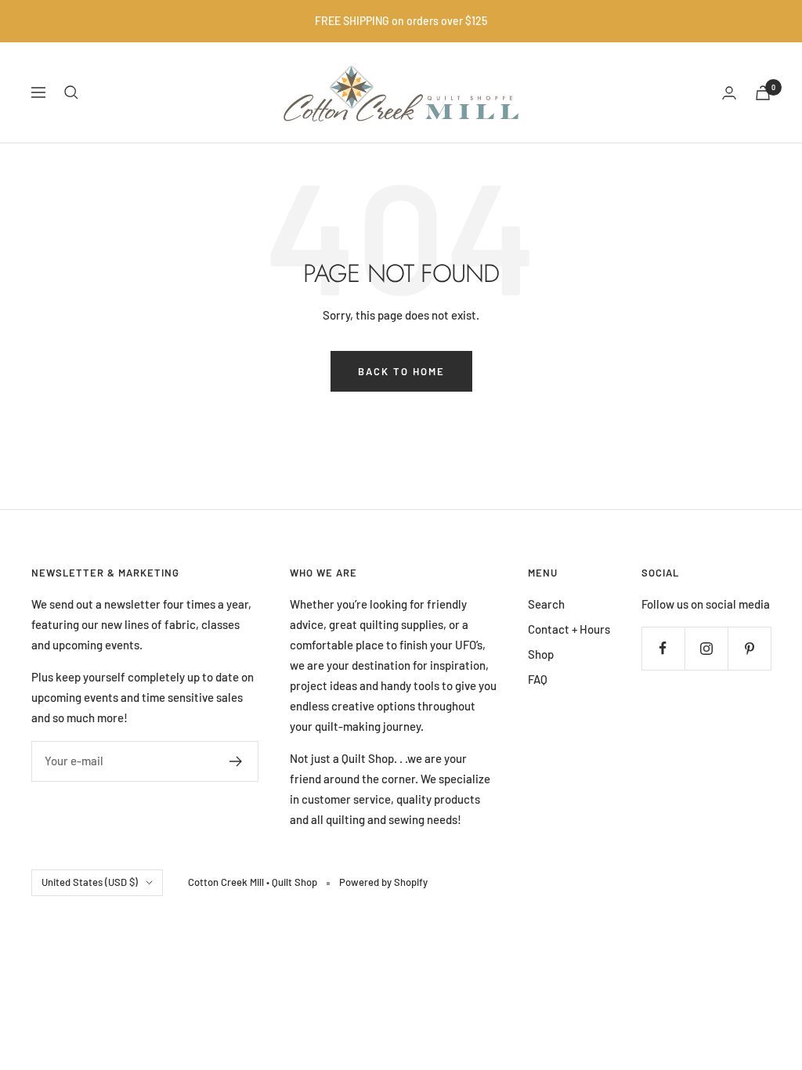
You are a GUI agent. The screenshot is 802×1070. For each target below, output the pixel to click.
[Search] (71, 92)
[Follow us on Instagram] (706, 648)
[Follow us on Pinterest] (749, 648)
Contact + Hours (569, 629)
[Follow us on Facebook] (663, 648)
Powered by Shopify (383, 882)
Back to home (401, 371)
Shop (541, 654)
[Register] (236, 761)
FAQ (537, 679)
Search (546, 604)
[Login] (729, 92)
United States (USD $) (90, 882)
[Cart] (763, 92)
